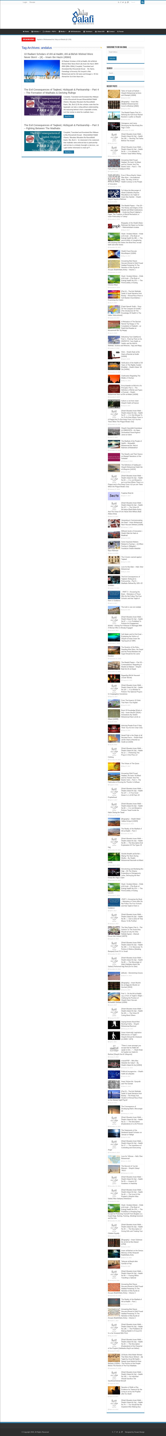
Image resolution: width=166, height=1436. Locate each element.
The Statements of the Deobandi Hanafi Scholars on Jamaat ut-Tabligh (131, 1132)
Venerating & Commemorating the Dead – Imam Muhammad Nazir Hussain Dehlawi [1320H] (132, 522)
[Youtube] (126, 2)
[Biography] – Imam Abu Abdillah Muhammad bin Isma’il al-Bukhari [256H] (130, 104)
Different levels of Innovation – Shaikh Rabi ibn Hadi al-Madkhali (132, 533)
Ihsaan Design (139, 1432)
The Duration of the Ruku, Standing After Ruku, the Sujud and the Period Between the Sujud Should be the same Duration (125, 651)
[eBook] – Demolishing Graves (132, 973)
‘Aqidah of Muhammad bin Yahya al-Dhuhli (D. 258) (53, 39)
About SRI (100, 31)
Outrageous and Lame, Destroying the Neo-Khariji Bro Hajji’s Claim (132, 125)
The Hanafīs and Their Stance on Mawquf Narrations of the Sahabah (131, 456)
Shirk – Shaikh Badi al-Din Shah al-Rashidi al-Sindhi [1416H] (130, 354)
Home (27, 31)
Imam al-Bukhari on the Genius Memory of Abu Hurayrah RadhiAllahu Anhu (132, 1253)
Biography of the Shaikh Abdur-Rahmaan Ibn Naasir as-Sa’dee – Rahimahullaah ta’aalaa (132, 225)
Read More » (29, 81)
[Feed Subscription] (101, 48)
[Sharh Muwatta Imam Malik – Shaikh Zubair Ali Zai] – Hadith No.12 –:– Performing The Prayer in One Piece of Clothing (125, 752)
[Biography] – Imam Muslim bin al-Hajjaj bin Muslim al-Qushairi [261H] (131, 985)
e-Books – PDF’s (50, 31)
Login (25, 2)
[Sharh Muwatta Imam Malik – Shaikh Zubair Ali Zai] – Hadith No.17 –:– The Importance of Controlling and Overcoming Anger (125, 1145)
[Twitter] (123, 2)
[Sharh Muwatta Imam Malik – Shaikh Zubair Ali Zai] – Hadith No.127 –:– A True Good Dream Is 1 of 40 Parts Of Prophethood (125, 793)
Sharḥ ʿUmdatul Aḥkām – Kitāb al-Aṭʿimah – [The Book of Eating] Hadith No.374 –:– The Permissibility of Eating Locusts (125, 888)
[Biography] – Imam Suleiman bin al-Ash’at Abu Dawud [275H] (131, 1242)
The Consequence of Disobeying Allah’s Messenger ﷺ (131, 1109)
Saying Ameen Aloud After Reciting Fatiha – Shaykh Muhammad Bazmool (130, 1024)
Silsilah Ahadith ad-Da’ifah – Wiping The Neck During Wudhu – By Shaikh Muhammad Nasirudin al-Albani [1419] (125, 858)
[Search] (142, 2)
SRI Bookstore (76, 31)
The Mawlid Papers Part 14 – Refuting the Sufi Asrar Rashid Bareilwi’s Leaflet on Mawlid (132, 115)
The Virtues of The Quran (130, 763)
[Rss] (119, 2)
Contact (112, 31)
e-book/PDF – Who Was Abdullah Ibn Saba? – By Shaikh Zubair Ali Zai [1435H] (131, 1063)
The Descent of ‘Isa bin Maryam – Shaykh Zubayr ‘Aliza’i (130, 1168)
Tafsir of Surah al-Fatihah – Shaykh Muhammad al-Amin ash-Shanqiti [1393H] (131, 93)
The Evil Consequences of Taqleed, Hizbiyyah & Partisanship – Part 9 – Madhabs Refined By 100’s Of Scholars (125, 581)
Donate (32, 2)
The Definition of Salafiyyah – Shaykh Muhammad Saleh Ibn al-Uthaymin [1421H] (132, 467)
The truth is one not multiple (131, 607)
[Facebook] (121, 2)
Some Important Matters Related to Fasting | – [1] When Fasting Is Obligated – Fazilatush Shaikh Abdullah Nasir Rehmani (125, 546)
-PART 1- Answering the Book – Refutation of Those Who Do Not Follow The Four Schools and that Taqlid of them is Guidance (125, 903)
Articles (36, 31)
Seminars (89, 31)
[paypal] (128, 2)
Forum (121, 31)
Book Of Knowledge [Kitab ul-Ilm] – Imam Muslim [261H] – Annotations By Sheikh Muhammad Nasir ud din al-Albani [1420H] (125, 714)
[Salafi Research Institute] (83, 16)
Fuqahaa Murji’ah (127, 493)
